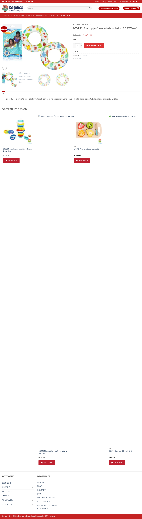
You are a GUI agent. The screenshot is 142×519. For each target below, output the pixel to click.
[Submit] (90, 8)
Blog (103, 1)
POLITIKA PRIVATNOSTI (47, 498)
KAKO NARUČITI (44, 502)
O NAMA (40, 482)
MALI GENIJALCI (39, 16)
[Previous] (6, 46)
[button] (124, 1)
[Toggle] (32, 487)
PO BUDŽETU (65, 16)
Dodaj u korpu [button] (12, 160)
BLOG (39, 486)
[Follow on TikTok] (135, 1)
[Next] (65, 46)
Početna (76, 25)
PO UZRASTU (53, 16)
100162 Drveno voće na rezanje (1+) (87, 149)
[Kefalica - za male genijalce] (13, 8)
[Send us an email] (137, 1)
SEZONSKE (6, 16)
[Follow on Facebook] (130, 1)
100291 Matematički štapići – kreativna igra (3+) (52, 452)
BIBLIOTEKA (25, 16)
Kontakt (109, 1)
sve (80, 59)
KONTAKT (41, 490)
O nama (96, 1)
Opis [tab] (3, 93)
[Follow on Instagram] (133, 1)
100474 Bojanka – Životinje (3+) (120, 451)
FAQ (115, 1)
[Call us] (139, 1)
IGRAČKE (14, 16)
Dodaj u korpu (94, 45)
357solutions (50, 516)
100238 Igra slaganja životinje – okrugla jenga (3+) (17, 150)
